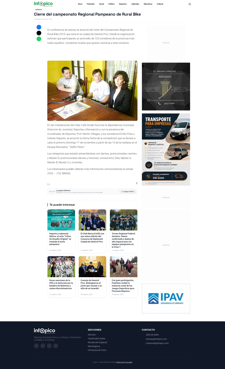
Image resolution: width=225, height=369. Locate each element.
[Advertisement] (166, 245)
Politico (111, 4)
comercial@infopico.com (157, 343)
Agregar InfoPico (129, 191)
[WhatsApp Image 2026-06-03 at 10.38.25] (166, 149)
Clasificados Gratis (96, 338)
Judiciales (135, 4)
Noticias (92, 335)
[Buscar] (189, 4)
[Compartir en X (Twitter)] (39, 33)
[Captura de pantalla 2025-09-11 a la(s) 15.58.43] (166, 86)
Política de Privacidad (124, 362)
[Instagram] (42, 345)
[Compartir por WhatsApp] (39, 39)
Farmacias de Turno (97, 350)
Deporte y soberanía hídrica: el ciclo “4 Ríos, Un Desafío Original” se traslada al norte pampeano (60, 238)
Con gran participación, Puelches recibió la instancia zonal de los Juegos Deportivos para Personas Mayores (123, 285)
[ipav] (166, 298)
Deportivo (123, 4)
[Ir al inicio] (43, 4)
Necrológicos (94, 346)
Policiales (91, 4)
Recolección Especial (97, 342)
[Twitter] (49, 345)
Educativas (148, 4)
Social (101, 4)
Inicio (80, 4)
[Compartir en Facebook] (39, 27)
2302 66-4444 (152, 335)
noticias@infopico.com (156, 339)
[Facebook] (36, 345)
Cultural (160, 4)
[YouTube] (55, 345)
